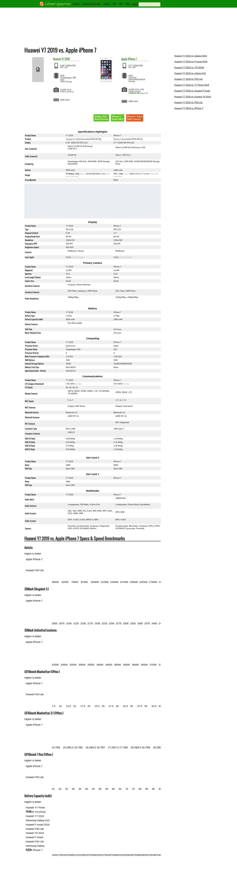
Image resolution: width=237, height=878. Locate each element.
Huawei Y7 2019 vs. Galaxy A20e (190, 56)
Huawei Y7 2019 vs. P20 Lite (188, 79)
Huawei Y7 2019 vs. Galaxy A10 (190, 73)
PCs (114, 4)
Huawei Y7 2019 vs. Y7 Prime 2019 (191, 85)
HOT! (121, 4)
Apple (124, 59)
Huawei (57, 59)
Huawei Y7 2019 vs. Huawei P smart (192, 91)
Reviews (75, 4)
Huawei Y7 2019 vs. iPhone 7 (188, 108)
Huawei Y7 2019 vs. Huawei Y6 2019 (192, 97)
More (128, 4)
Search (135, 4)
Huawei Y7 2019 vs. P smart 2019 (190, 62)
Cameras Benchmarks (91, 4)
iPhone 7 (132, 59)
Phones (107, 4)
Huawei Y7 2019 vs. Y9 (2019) (189, 67)
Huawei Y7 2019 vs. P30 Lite (188, 102)
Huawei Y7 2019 (73, 139)
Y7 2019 (66, 59)
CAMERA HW (133, 93)
